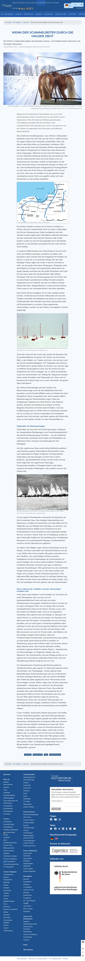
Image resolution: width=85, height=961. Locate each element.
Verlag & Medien (31, 3)
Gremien (6, 787)
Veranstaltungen (8, 824)
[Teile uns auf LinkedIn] (63, 828)
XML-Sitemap (28, 950)
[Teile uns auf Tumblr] (67, 828)
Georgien (6, 888)
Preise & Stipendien (52, 3)
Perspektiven (28, 14)
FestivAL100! (7, 845)
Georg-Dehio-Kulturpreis (28, 854)
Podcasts (26, 791)
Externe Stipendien (29, 871)
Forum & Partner (29, 812)
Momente (39, 14)
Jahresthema (7, 822)
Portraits (72, 14)
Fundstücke (27, 898)
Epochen (19, 14)
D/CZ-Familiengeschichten (10, 841)
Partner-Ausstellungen (28, 831)
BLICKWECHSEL (29, 780)
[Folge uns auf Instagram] (60, 819)
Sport (45, 754)
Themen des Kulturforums (27, 917)
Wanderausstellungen (10, 830)
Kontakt (65, 959)
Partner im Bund (28, 820)
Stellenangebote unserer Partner (28, 837)
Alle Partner (27, 817)
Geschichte (27, 785)
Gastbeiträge (27, 937)
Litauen (5, 899)
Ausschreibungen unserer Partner (29, 842)
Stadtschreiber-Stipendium (28, 865)
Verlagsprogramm (29, 777)
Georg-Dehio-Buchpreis (28, 859)
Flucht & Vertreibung (30, 934)
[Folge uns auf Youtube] (56, 819)
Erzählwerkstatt (8, 851)
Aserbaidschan (8, 875)
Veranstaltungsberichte (10, 864)
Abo (24, 903)
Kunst (25, 793)
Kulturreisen (27, 788)
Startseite (6, 774)
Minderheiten (27, 932)
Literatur (26, 783)
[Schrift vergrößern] (83, 948)
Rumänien (6, 907)
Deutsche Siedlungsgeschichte (30, 922)
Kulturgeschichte (37, 754)
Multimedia (27, 799)
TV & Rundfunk (8, 867)
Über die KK (27, 906)
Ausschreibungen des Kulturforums (10, 802)
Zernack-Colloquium (10, 859)
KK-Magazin (27, 876)
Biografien (26, 911)
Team (5, 790)
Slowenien (6, 917)
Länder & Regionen (10, 872)
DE (69, 6)
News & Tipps (28, 909)
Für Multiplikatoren (55, 959)
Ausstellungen (8, 827)
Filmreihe (6, 853)
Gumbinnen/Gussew (55, 754)
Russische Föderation (10, 909)
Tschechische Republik (7, 921)
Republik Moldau (8, 901)
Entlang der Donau (29, 846)
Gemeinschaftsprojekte (30, 815)
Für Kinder (26, 801)
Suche (25, 945)
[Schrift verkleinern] (83, 952)
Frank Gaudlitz (28, 869)
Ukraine (5, 925)
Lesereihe (6, 837)
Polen (5, 904)
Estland (5, 885)
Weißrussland (8, 931)
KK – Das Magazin (7, 14)
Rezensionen (27, 804)
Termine (22, 3)
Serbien (5, 912)
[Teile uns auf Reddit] (71, 828)
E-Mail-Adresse (57, 801)
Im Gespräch (48, 14)
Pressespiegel (8, 811)
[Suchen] (82, 5)
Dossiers (26, 940)
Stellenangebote (8, 798)
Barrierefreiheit (22, 959)
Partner (15, 8)
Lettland (6, 896)
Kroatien (6, 893)
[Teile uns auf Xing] (59, 828)
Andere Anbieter (28, 807)
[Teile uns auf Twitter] (51, 828)
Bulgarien (6, 882)
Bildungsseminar (8, 848)
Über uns (15, 3)
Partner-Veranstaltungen (28, 826)
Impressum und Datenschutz (37, 959)
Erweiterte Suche (80, 8)
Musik (25, 796)
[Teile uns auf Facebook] (56, 828)
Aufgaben (6, 793)
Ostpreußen (28, 754)
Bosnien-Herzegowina (7, 878)
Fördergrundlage (28, 823)
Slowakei (6, 915)
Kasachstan (7, 890)
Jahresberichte (8, 809)
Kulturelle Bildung (9, 795)
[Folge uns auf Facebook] (51, 819)
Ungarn (5, 928)
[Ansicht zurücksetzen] (83, 955)
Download (6, 814)
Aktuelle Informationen (8, 783)
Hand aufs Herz (61, 14)
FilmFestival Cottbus (10, 856)
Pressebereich (8, 806)
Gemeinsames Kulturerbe (28, 928)
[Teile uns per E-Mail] (75, 828)
